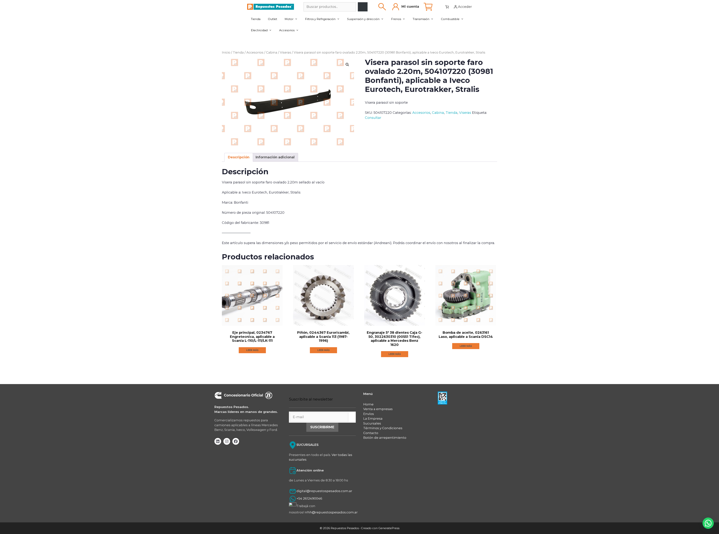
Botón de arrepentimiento (384, 437)
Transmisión (421, 19)
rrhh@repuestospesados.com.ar (331, 512)
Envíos (368, 414)
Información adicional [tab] (275, 157)
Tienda (255, 19)
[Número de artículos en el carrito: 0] (447, 7)
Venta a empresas (378, 409)
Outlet (272, 19)
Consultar (373, 118)
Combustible (450, 19)
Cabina (271, 52)
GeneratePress (388, 528)
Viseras (285, 52)
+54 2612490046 (309, 498)
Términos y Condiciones (382, 428)
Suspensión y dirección (363, 19)
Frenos (396, 19)
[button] (347, 64)
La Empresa (373, 418)
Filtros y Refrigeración (320, 19)
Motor (289, 19)
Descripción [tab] (238, 157)
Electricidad (259, 30)
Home (368, 404)
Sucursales (372, 423)
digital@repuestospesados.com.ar (324, 491)
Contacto (370, 433)
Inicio (226, 52)
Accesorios (287, 30)
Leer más (252, 350)
